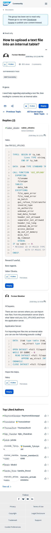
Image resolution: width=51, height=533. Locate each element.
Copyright (13, 513)
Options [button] (45, 50)
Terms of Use (38, 507)
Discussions (9, 10)
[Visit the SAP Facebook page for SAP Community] (19, 499)
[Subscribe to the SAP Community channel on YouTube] (28, 499)
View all (5, 487)
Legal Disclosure (38, 513)
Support (38, 520)
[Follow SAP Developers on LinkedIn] (32, 499)
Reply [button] (43, 106)
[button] (5, 64)
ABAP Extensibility (10, 77)
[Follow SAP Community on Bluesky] (23, 499)
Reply (9, 286)
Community (18, 4)
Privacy (13, 507)
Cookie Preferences (13, 527)
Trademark (12, 520)
